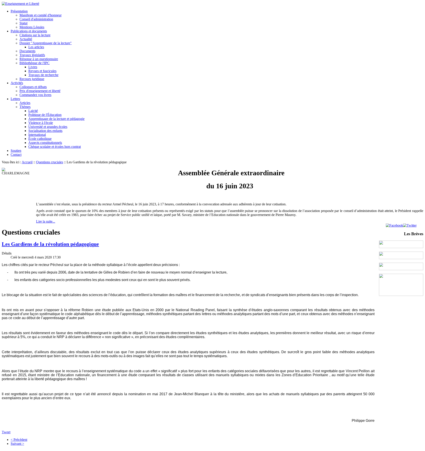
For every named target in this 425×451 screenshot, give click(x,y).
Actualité (25, 39)
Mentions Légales (31, 27)
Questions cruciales (49, 162)
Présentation (19, 11)
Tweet (6, 432)
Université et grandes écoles (47, 127)
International (37, 135)
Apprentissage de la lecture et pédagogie (56, 119)
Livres (32, 67)
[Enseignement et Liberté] (20, 4)
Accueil (27, 162)
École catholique (40, 139)
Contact (16, 154)
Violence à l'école (40, 123)
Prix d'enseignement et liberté (39, 91)
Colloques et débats (33, 87)
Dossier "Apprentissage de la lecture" (45, 43)
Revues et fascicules (42, 71)
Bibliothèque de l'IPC (34, 63)
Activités (17, 83)
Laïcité (33, 111)
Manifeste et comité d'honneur (40, 15)
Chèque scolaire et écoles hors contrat (54, 146)
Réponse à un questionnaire (38, 59)
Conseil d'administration (36, 19)
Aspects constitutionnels (45, 143)
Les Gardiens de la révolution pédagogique (50, 244)
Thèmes (25, 107)
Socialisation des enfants (45, 131)
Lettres (15, 99)
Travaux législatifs (32, 55)
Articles (24, 103)
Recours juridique (31, 79)
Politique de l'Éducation (45, 115)
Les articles (36, 47)
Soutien (16, 150)
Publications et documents (29, 31)
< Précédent (19, 439)
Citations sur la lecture (34, 35)
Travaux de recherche (43, 75)
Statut (23, 23)
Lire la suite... (45, 221)
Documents (27, 51)
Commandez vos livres (35, 95)
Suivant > (17, 443)
